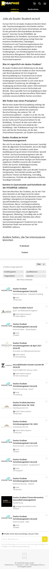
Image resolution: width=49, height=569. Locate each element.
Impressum (19, 565)
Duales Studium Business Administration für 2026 (24, 403)
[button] (44, 3)
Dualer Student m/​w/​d (23, 307)
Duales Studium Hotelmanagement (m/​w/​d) (25, 289)
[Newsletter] (34, 3)
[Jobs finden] (39, 3)
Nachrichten (33, 9)
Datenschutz (9, 565)
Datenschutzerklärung (21, 546)
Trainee (24, 252)
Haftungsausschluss (37, 565)
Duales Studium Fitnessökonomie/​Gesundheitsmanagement (28, 498)
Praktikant (24, 246)
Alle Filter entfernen (24, 280)
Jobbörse (15, 9)
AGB (5, 546)
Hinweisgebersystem (25, 566)
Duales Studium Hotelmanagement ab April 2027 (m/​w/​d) (27, 345)
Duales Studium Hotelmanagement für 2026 (25, 422)
